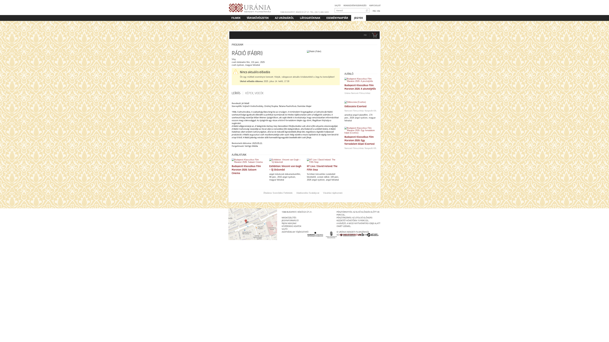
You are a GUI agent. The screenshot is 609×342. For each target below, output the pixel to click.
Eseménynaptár (337, 18)
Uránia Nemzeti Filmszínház (357, 93)
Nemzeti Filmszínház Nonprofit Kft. (360, 111)
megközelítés (289, 217)
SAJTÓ (338, 5)
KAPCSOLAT (375, 5)
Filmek (236, 18)
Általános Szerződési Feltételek (278, 193)
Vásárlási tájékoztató (332, 193)
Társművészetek (258, 18)
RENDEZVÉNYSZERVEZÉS (355, 5)
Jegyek (358, 18)
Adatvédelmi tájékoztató (295, 231)
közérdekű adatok (291, 226)
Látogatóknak (310, 18)
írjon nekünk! (289, 223)
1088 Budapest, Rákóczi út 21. (295, 12)
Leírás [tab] (236, 93)
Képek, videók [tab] (254, 93)
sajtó (285, 229)
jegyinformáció (290, 220)
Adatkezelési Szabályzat (307, 193)
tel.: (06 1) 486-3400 (319, 12)
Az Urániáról (284, 18)
